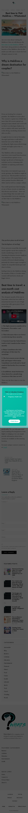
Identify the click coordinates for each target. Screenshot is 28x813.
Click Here (14, 421)
